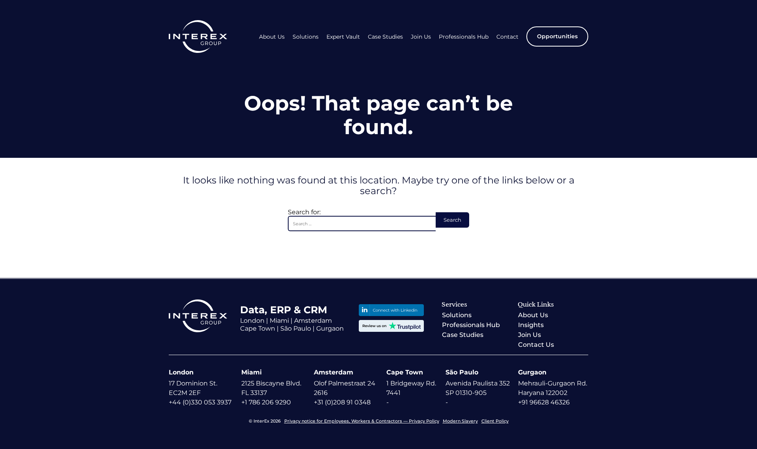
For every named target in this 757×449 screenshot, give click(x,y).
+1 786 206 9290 (266, 402)
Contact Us (536, 344)
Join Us (421, 37)
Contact (507, 37)
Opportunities (557, 36)
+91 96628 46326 (544, 402)
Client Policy (495, 421)
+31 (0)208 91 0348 (342, 402)
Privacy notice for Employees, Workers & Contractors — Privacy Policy (361, 421)
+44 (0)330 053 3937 (200, 402)
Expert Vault (343, 37)
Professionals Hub (464, 37)
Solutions (306, 37)
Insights (531, 325)
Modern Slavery (460, 421)
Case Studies (385, 37)
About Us (272, 37)
